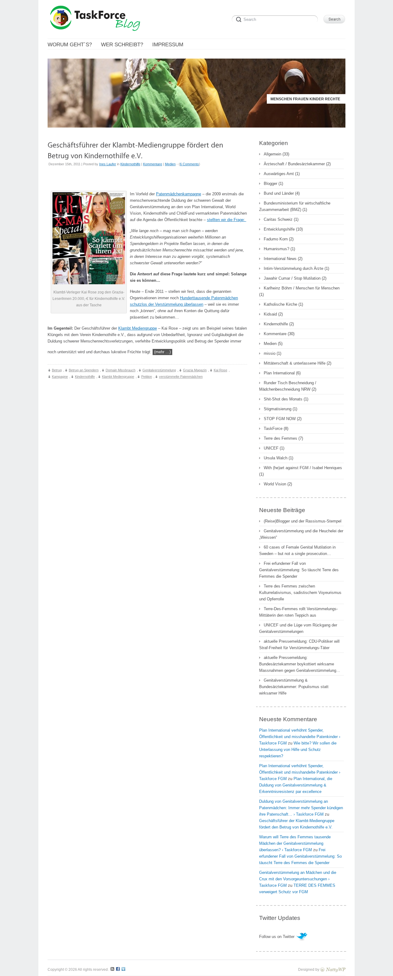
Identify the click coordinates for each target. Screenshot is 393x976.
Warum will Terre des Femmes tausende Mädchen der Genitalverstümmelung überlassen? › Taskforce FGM (295, 843)
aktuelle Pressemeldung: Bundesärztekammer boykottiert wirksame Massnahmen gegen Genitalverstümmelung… (299, 664)
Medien (170, 164)
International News (280, 258)
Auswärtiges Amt (279, 173)
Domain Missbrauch (120, 370)
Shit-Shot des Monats (283, 399)
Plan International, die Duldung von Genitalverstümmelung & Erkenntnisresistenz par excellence (295, 785)
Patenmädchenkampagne (178, 194)
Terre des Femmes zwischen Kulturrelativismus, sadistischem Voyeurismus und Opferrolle (300, 592)
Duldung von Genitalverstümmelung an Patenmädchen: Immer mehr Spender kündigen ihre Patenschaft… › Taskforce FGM (301, 808)
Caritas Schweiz (278, 219)
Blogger (270, 183)
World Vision (275, 484)
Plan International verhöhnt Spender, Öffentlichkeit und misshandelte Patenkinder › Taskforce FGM (299, 736)
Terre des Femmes (280, 438)
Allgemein (272, 154)
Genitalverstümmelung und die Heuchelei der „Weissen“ (301, 534)
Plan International (279, 373)
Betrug (57, 370)
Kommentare (152, 164)
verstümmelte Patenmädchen (181, 376)
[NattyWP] (332, 969)
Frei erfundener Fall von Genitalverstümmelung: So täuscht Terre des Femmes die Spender (299, 570)
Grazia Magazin (195, 370)
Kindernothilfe (130, 164)
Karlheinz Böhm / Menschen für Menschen (302, 288)
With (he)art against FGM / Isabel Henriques (303, 467)
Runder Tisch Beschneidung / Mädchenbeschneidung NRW (287, 386)
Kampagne (60, 376)
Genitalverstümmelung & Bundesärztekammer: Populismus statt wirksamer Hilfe (294, 686)
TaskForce (273, 428)
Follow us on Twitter (276, 936)
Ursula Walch (275, 458)
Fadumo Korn (276, 239)
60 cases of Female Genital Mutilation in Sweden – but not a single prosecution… (297, 550)
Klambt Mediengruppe (137, 328)
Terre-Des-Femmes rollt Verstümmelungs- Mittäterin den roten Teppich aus (298, 612)
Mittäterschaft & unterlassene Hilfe (294, 363)
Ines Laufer (107, 164)
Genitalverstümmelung (159, 370)
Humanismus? (276, 249)
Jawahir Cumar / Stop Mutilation (292, 278)
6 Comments (189, 164)
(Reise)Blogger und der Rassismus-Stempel (302, 521)
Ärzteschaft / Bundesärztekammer (294, 164)
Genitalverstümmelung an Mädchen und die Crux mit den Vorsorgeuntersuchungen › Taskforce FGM (297, 879)
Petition (146, 376)
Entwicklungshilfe (279, 229)
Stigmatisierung (277, 409)
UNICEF (271, 448)
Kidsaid (270, 314)
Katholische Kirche (280, 304)
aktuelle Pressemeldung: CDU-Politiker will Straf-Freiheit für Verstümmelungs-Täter (299, 644)
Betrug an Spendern (84, 370)
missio (269, 353)
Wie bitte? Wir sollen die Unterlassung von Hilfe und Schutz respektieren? (298, 749)
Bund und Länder (279, 193)
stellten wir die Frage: (226, 219)
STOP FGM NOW (280, 418)
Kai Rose (220, 370)
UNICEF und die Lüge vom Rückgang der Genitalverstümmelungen (298, 628)
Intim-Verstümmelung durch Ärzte (293, 268)
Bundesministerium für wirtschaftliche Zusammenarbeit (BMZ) (294, 206)
